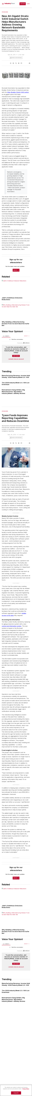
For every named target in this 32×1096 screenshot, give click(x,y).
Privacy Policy (25, 1088)
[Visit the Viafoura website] (26, 343)
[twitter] (16, 63)
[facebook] (10, 63)
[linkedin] (13, 63)
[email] (21, 63)
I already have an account (16, 359)
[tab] (6, 336)
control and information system (11, 626)
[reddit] (18, 63)
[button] (3, 4)
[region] (16, 340)
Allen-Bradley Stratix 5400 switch (18, 92)
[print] (29, 63)
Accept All (16, 1092)
